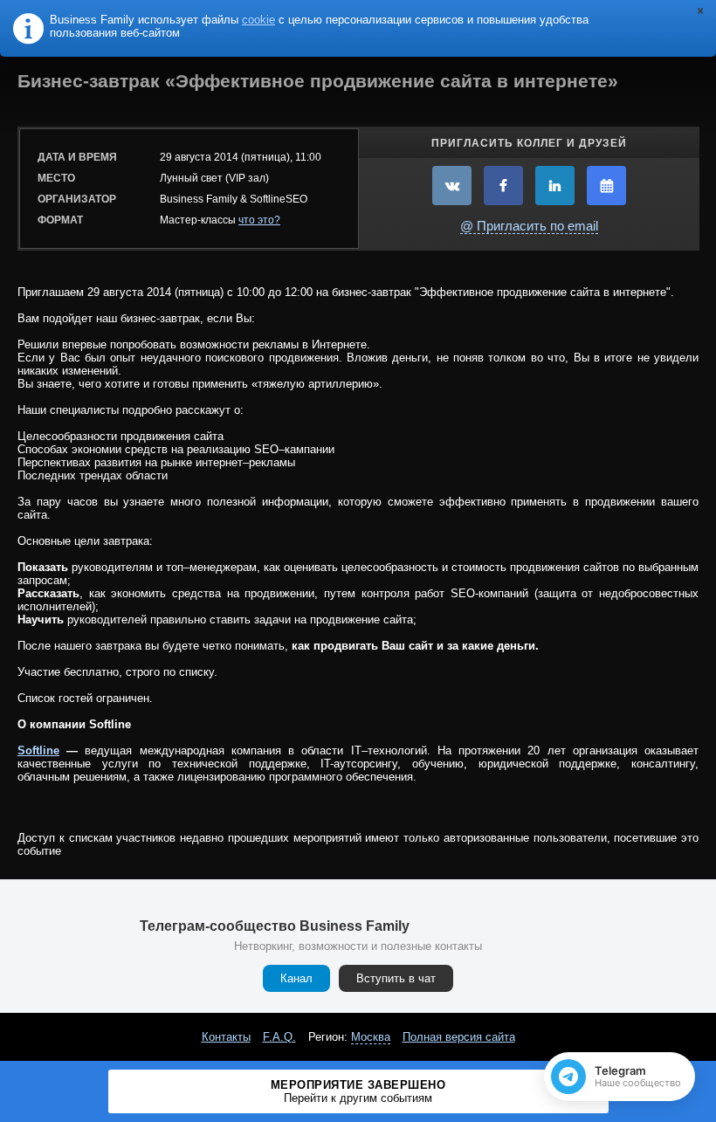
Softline (38, 750)
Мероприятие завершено (358, 1091)
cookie (258, 19)
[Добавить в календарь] (606, 185)
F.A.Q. (279, 1036)
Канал (296, 978)
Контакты (226, 1036)
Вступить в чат (396, 978)
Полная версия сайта (459, 1036)
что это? (259, 220)
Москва (370, 1036)
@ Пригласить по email (529, 225)
